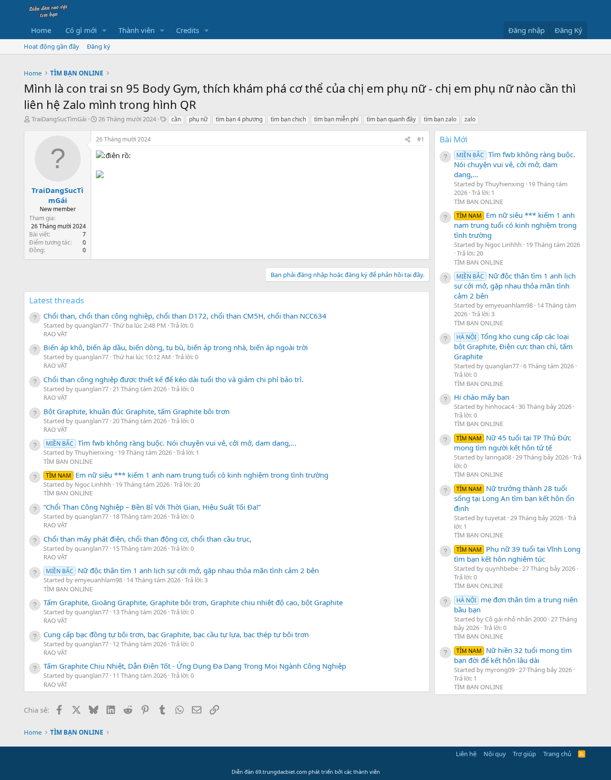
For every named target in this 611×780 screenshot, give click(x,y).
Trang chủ (557, 753)
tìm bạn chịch (288, 119)
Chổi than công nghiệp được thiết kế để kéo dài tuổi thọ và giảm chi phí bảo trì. (173, 379)
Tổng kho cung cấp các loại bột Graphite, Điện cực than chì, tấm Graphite (513, 346)
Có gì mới (81, 30)
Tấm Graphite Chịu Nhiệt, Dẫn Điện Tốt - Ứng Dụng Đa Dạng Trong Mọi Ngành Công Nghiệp (194, 666)
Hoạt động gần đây (51, 46)
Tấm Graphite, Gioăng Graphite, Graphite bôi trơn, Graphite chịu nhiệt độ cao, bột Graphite (193, 602)
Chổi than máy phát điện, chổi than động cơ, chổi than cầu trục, (147, 539)
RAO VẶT (55, 334)
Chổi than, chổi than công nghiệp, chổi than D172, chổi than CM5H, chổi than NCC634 (185, 316)
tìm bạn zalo (440, 119)
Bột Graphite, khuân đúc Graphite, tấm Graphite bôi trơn (136, 411)
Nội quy (495, 753)
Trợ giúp (524, 753)
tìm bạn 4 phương (239, 119)
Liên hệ (466, 753)
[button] (104, 30)
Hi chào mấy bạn (481, 397)
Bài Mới (453, 139)
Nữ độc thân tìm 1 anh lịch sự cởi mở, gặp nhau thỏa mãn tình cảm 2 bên (182, 570)
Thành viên (136, 30)
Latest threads (56, 300)
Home (41, 30)
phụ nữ (198, 119)
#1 (420, 139)
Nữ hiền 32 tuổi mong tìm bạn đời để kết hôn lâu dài (513, 655)
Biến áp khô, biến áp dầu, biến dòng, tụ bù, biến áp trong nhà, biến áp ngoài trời (175, 347)
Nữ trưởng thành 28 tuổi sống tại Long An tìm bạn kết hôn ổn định (514, 498)
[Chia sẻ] (407, 139)
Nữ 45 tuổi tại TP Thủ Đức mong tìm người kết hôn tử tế (512, 442)
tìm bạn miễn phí (336, 119)
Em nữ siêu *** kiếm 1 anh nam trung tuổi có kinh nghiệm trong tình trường (187, 475)
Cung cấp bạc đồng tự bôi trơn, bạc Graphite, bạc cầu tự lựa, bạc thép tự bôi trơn (176, 634)
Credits (187, 30)
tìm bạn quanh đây (391, 119)
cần (176, 119)
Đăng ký (98, 46)
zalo (469, 119)
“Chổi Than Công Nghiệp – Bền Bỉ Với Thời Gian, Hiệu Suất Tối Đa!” (152, 507)
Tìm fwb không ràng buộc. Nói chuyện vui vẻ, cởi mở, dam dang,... (171, 443)
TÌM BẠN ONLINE (68, 461)
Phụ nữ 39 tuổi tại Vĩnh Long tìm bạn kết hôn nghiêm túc (517, 554)
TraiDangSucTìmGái (59, 119)
